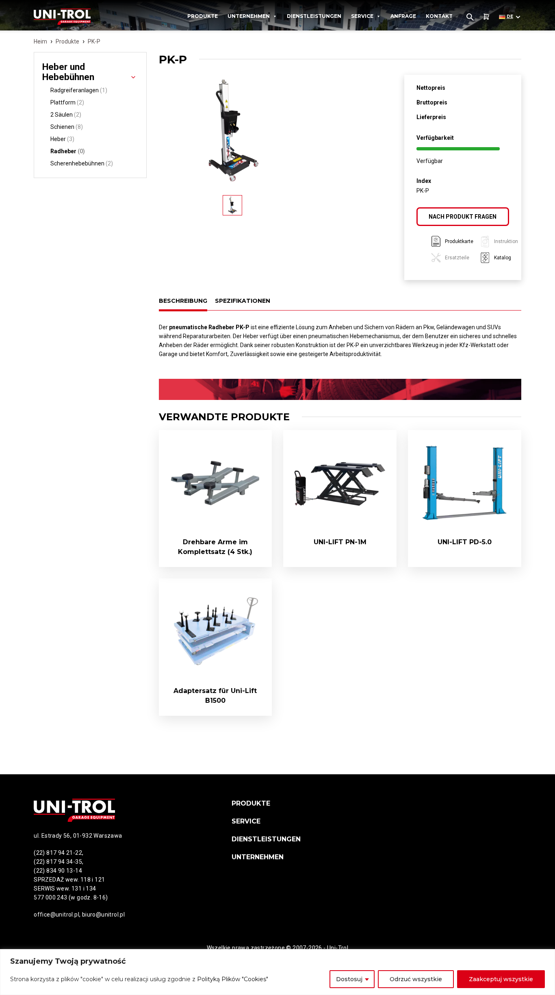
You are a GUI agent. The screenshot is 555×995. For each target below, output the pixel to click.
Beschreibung (183, 300)
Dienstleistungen (314, 16)
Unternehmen (249, 16)
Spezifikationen (242, 300)
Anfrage (403, 16)
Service (362, 16)
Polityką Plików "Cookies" (232, 979)
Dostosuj (349, 979)
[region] (277, 972)
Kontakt (439, 16)
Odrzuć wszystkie (416, 979)
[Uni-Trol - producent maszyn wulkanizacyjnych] (74, 16)
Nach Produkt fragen (462, 216)
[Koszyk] (486, 16)
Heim (40, 41)
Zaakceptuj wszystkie (501, 979)
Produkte (202, 16)
